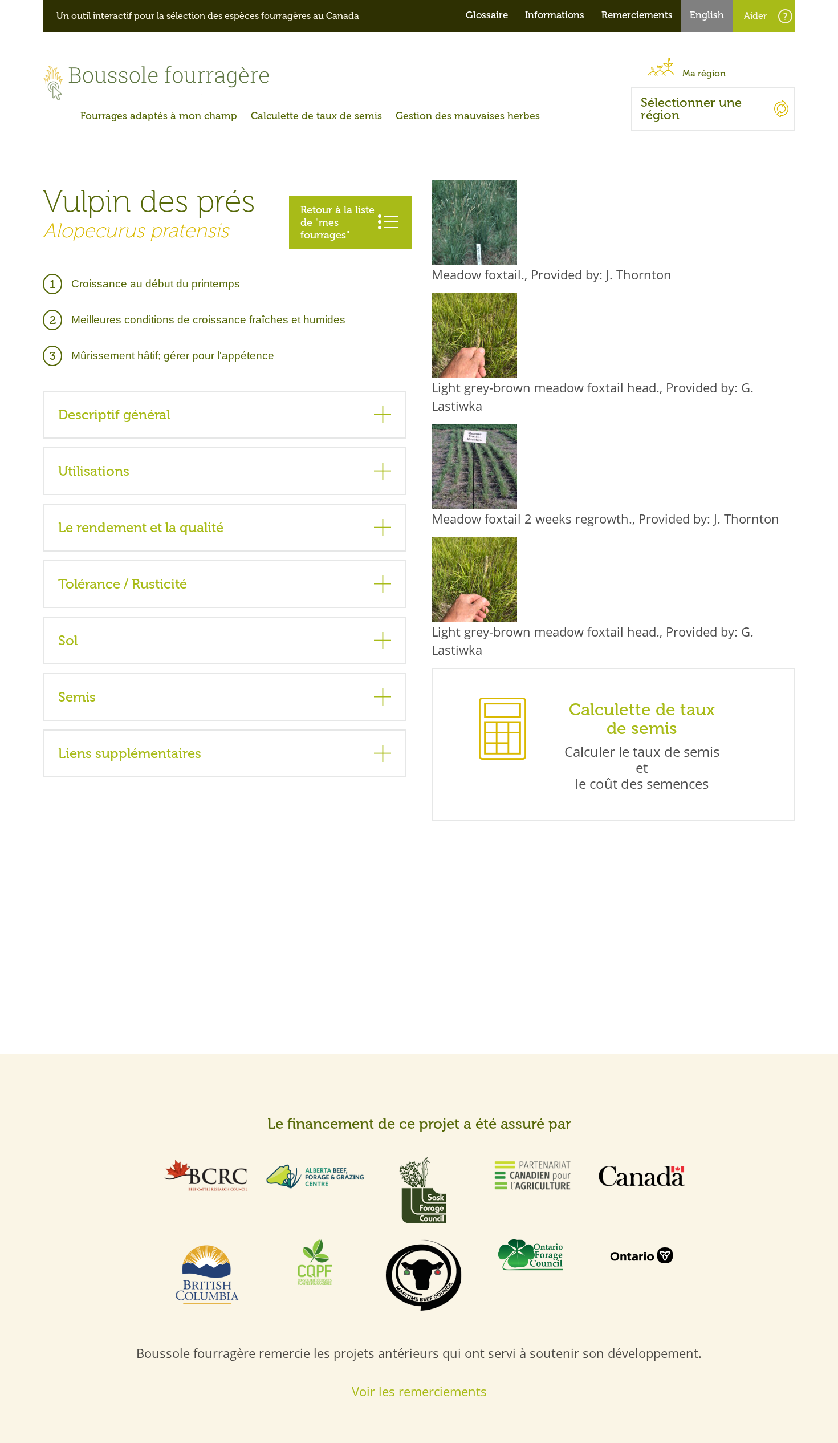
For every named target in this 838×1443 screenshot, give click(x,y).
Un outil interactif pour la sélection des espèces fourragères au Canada (207, 16)
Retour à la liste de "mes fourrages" (337, 222)
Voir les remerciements (419, 1391)
